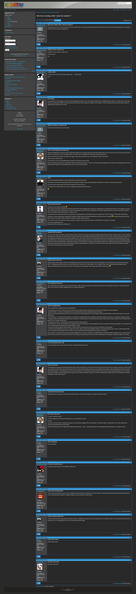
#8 (130, 202)
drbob (39, 392)
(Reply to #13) (51, 363)
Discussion (44, 12)
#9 (130, 230)
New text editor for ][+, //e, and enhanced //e (16, 61)
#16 (130, 412)
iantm (39, 99)
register (42, 20)
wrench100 (7, 78)
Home (6, 9)
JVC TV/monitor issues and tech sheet (15, 67)
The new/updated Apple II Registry (14, 65)
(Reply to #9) (51, 258)
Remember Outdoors (53, 12)
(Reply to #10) (51, 281)
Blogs (7, 101)
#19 (130, 489)
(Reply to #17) (52, 462)
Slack (9, 23)
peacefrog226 (41, 50)
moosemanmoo (42, 464)
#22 (130, 560)
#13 (130, 340)
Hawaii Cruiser (39, 233)
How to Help (19, 128)
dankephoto (41, 72)
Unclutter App (23, 55)
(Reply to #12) (51, 340)
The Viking (7, 91)
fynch (39, 442)
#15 (130, 390)
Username (7, 38)
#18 (130, 462)
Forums (10, 9)
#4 (130, 97)
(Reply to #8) (51, 230)
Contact (129, 9)
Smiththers (40, 283)
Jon (38, 260)
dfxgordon (7, 94)
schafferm (7, 82)
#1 (130, 23)
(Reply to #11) (51, 303)
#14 (130, 363)
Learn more (7, 26)
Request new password (12, 47)
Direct (15, 55)
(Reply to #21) (51, 560)
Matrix (9, 18)
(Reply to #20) (51, 537)
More (33, 71)
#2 (130, 47)
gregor (6, 85)
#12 (130, 303)
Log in (37, 20)
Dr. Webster (40, 491)
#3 (130, 70)
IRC (9, 16)
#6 (130, 148)
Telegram (10, 24)
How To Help (116, 9)
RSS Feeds (8, 104)
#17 (130, 440)
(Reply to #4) (51, 123)
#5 (130, 123)
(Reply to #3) (51, 97)
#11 (130, 281)
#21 (130, 537)
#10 (130, 258)
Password (7, 42)
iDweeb (39, 178)
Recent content (9, 32)
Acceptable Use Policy (11, 108)
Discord (9, 19)
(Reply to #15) (51, 412)
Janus (39, 343)
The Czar (40, 562)
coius (39, 204)
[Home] (14, 7)
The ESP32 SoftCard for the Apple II (15, 63)
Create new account (11, 45)
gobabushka (41, 25)
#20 (130, 514)
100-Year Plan (123, 9)
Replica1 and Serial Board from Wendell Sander (17, 69)
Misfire (9, 21)
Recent (14, 9)
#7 (130, 176)
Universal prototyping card (11, 84)
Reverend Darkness (40, 151)
